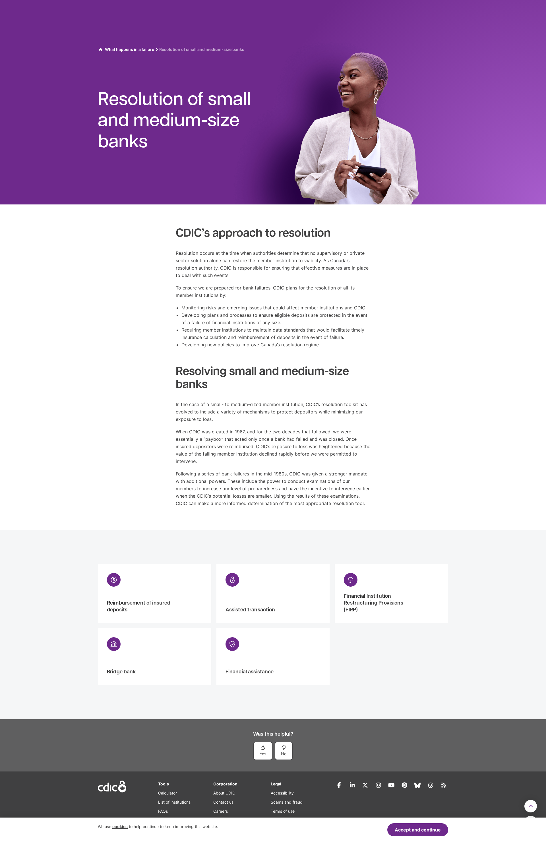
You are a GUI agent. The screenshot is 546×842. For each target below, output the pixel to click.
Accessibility (282, 793)
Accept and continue (418, 830)
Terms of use (283, 811)
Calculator (167, 793)
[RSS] (443, 785)
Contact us (223, 802)
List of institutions (174, 802)
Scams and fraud (287, 802)
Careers (220, 811)
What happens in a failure (129, 49)
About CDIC (224, 793)
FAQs (163, 811)
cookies (120, 826)
